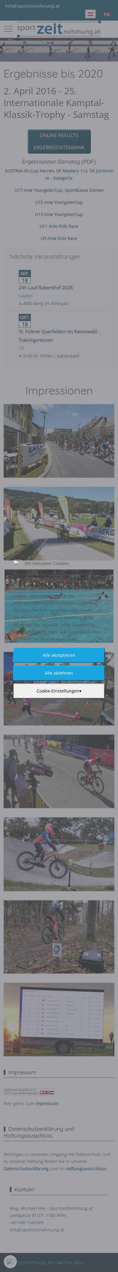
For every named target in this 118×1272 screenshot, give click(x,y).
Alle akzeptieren (59, 655)
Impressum (84, 702)
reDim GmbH (81, 709)
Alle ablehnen (59, 673)
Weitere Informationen (45, 702)
